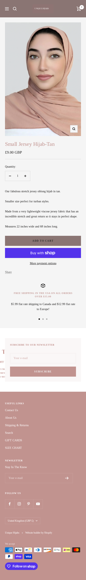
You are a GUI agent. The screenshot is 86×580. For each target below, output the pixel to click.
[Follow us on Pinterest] (28, 504)
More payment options (43, 263)
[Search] (15, 9)
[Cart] (79, 9)
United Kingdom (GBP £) (21, 520)
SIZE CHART (13, 447)
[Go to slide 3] (46, 319)
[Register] (67, 478)
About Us (10, 417)
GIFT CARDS (13, 440)
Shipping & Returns (17, 425)
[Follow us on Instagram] (19, 504)
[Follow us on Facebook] (9, 504)
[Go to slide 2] (43, 319)
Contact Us (11, 410)
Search (9, 432)
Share (8, 272)
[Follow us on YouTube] (38, 504)
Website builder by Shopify (38, 532)
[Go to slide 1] (39, 319)
